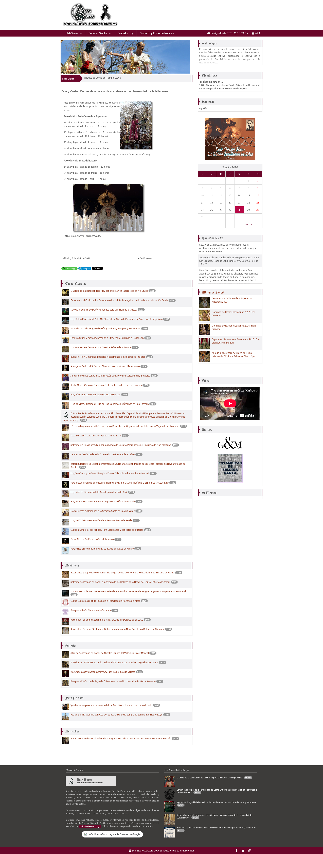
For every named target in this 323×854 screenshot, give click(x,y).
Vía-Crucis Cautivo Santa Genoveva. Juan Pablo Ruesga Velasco (102, 671)
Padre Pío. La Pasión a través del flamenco (92, 539)
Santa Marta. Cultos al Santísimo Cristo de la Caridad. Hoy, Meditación (106, 385)
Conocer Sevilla (98, 33)
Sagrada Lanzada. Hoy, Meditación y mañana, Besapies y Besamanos (105, 328)
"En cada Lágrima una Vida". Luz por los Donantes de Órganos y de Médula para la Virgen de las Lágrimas (124, 426)
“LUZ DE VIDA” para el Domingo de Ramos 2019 (95, 435)
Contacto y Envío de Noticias (157, 33)
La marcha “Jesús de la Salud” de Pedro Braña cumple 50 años (102, 454)
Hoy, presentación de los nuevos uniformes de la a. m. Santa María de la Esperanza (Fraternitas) (119, 482)
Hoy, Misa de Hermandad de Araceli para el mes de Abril (99, 492)
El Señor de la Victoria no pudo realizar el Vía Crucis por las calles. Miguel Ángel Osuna (114, 662)
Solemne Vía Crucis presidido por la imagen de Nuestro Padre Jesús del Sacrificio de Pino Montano (120, 445)
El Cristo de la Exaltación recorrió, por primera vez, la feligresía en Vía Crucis (109, 290)
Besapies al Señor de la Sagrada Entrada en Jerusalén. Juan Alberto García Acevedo (113, 681)
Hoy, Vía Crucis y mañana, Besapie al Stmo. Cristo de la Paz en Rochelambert (109, 473)
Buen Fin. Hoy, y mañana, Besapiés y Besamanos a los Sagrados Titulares (108, 356)
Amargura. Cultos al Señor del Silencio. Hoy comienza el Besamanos (105, 366)
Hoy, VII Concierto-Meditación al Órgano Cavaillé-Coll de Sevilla (102, 501)
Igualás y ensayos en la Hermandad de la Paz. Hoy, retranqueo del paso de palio (111, 705)
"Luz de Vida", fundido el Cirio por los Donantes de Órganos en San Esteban (109, 403)
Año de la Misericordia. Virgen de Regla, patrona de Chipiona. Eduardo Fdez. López (234, 354)
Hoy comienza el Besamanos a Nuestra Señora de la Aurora (100, 347)
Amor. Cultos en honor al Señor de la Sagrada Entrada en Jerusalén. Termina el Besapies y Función (120, 738)
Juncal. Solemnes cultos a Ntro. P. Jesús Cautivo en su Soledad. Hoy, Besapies (110, 375)
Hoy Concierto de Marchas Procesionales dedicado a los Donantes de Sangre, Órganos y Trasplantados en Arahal (128, 591)
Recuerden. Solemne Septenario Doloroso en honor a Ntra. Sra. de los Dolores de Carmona (117, 629)
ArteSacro (72, 33)
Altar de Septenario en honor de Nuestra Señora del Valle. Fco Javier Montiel (109, 653)
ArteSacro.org (146, 850)
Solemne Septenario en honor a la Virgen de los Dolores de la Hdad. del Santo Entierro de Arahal (120, 582)
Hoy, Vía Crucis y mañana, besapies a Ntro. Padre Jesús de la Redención (107, 337)
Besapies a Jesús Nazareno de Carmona (90, 610)
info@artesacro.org (90, 826)
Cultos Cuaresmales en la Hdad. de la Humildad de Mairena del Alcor (105, 600)
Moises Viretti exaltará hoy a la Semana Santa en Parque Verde (102, 511)
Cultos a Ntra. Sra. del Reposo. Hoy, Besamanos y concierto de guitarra (106, 529)
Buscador (123, 33)
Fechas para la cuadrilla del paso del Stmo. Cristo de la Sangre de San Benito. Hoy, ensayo (116, 714)
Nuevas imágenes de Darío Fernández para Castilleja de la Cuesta (103, 309)
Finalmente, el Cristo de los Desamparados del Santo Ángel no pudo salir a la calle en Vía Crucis (119, 300)
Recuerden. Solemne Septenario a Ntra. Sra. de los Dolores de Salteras (106, 619)
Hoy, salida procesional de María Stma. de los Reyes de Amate (102, 548)
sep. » (248, 224)
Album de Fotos (213, 292)
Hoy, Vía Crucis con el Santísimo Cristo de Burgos (95, 394)
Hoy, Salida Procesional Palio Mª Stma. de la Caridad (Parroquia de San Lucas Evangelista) (116, 319)
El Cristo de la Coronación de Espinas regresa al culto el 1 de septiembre (214, 777)
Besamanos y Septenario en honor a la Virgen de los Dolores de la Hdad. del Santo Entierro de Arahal (122, 572)
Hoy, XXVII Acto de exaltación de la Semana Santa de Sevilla (101, 520)
